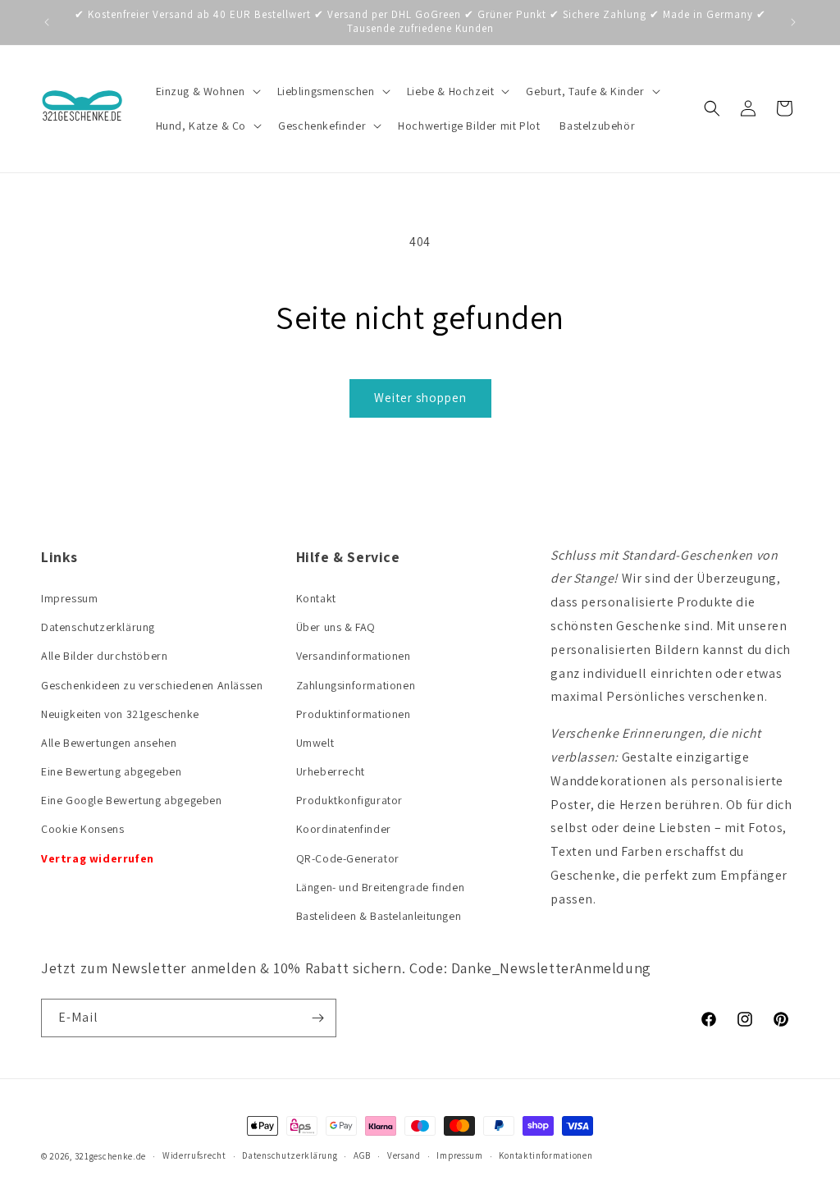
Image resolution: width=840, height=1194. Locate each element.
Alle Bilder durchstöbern (104, 655)
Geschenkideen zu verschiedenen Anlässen (151, 685)
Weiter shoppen (420, 397)
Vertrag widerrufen (97, 858)
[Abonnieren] (317, 1018)
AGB (362, 1155)
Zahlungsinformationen (356, 685)
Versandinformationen (353, 655)
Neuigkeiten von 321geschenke (120, 714)
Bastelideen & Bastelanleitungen (379, 915)
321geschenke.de (111, 1156)
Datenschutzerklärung (98, 627)
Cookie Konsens (82, 828)
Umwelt (315, 742)
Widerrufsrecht (194, 1155)
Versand (404, 1155)
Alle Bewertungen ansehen (108, 742)
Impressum (69, 598)
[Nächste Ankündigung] (793, 22)
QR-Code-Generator (347, 858)
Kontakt (316, 598)
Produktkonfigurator (349, 800)
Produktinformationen (353, 714)
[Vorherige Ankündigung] (47, 22)
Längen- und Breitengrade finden (380, 887)
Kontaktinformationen (545, 1155)
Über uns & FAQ (336, 627)
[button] (206, 91)
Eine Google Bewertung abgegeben (131, 800)
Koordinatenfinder (343, 828)
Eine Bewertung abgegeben (111, 771)
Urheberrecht (330, 771)
